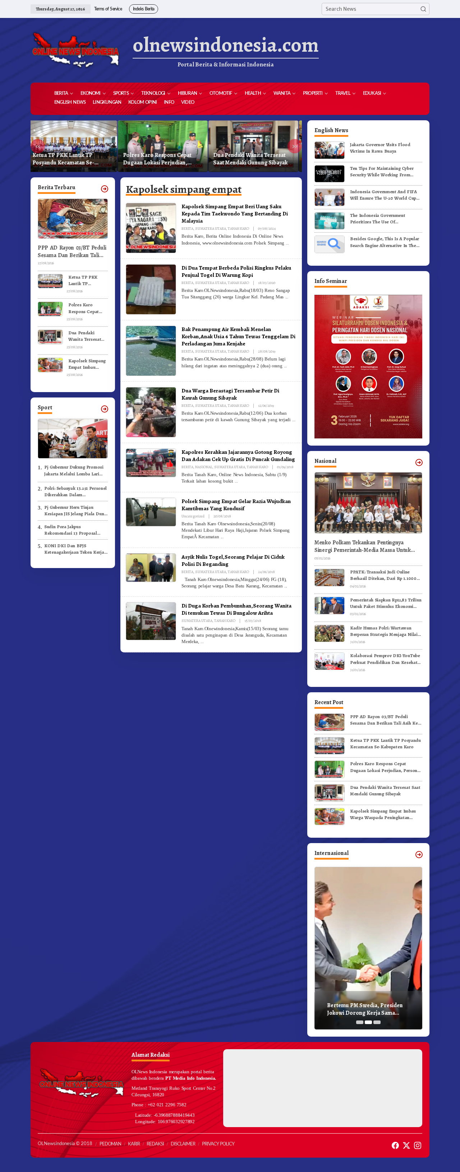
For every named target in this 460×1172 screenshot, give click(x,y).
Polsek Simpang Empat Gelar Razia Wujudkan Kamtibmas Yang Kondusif (236, 504)
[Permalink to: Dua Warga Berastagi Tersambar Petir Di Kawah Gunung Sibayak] (151, 412)
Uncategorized (192, 516)
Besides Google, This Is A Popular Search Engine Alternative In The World (384, 242)
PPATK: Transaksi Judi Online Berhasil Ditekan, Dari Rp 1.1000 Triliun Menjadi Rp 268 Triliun (383, 575)
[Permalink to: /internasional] (419, 854)
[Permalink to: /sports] (104, 409)
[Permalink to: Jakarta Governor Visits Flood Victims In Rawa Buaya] (329, 150)
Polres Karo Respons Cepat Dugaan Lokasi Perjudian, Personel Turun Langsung (70, 159)
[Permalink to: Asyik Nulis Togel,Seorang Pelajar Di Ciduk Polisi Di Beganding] (151, 567)
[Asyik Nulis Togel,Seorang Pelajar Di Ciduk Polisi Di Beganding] (285, 586)
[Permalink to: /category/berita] (104, 189)
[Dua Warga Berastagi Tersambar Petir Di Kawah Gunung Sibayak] (293, 419)
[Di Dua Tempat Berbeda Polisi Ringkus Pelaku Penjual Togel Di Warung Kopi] (286, 296)
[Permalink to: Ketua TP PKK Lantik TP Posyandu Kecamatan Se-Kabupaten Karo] (50, 280)
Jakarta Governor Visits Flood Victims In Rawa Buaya (380, 147)
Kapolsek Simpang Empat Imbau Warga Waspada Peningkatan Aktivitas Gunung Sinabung (254, 159)
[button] (423, 9)
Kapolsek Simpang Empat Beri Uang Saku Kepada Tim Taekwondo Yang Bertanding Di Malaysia (234, 213)
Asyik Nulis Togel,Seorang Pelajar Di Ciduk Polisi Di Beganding (233, 560)
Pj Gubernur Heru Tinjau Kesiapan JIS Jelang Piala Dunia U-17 (76, 510)
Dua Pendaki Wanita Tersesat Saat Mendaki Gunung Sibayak (163, 159)
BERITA (187, 228)
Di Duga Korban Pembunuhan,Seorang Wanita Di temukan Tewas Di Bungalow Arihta (236, 609)
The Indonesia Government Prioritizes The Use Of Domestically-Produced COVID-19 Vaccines (385, 218)
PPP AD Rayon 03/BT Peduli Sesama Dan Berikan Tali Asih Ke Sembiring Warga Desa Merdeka (72, 251)
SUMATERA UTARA (210, 228)
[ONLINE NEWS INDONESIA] (75, 50)
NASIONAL (203, 467)
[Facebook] (395, 1145)
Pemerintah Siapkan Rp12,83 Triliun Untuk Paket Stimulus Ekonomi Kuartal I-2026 (385, 603)
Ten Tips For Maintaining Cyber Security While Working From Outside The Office (381, 171)
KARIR (134, 1144)
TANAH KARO (238, 228)
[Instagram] (417, 1145)
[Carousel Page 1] (359, 1022)
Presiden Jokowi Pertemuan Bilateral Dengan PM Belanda (364, 1009)
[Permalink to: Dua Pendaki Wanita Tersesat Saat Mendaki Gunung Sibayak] (50, 336)
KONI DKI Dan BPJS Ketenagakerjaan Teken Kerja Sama (74, 549)
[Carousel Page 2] (368, 1022)
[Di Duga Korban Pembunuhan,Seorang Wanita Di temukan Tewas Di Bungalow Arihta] (202, 641)
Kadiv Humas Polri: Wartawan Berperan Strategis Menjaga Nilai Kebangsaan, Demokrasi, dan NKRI (386, 631)
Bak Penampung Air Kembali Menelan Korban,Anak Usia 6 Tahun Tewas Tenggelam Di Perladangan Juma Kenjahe (238, 336)
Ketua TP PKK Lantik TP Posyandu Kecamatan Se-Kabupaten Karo (84, 280)
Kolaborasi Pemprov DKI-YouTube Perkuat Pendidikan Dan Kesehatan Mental (386, 658)
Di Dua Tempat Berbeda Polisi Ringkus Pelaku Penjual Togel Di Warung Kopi (236, 271)
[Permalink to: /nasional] (419, 462)
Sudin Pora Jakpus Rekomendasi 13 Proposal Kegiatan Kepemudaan (70, 530)
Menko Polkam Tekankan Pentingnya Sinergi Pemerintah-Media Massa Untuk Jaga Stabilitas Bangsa (362, 546)
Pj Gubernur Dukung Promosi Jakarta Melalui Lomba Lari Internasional (74, 470)
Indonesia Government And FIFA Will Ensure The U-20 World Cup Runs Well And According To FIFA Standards (384, 195)
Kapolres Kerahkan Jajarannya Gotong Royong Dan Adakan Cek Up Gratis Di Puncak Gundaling (238, 455)
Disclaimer (183, 1144)
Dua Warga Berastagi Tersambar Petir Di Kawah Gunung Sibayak (230, 394)
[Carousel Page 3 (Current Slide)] (377, 1022)
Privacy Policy (218, 1144)
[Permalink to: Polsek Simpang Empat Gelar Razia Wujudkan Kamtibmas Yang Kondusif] (151, 511)
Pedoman (110, 1144)
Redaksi (155, 1144)
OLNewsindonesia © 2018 (65, 1143)
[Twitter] (406, 1145)
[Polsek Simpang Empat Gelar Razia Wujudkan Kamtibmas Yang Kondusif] (222, 536)
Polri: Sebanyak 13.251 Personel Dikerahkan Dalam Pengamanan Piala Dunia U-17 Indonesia (75, 491)
